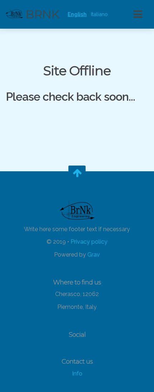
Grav (93, 254)
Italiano (99, 14)
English (77, 14)
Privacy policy (89, 242)
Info (77, 373)
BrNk (41, 14)
